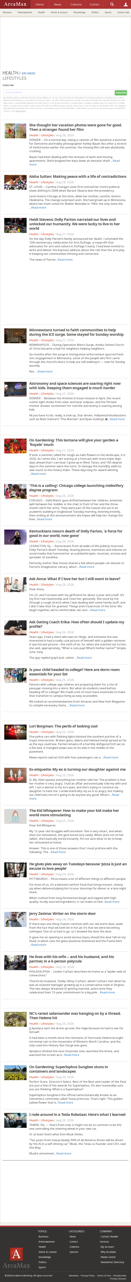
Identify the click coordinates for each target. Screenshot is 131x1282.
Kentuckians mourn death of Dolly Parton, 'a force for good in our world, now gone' (75, 533)
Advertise (74, 1275)
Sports (108, 12)
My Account (107, 1246)
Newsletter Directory (112, 1262)
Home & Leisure (59, 12)
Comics (74, 1241)
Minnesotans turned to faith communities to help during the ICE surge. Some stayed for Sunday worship (76, 332)
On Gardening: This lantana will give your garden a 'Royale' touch (73, 442)
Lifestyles (47, 135)
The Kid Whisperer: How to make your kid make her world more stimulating (74, 812)
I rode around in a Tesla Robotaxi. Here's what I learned (77, 1114)
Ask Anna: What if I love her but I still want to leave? (74, 578)
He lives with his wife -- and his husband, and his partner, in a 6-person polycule (71, 959)
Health (41, 12)
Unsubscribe (119, 1275)
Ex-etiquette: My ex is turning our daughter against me (77, 769)
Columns (74, 1246)
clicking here (20, 111)
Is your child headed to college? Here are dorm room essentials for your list (74, 671)
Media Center (108, 1257)
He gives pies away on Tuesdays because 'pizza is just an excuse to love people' (78, 866)
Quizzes (74, 1251)
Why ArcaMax (108, 1251)
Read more (38, 207)
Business (7, 12)
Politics (95, 12)
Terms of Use (104, 1275)
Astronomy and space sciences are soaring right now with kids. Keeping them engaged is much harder (75, 385)
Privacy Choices (118, 1278)
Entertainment (25, 12)
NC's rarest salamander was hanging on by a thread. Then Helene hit (75, 1015)
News (73, 1236)
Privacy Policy (88, 1275)
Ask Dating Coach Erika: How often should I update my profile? (76, 624)
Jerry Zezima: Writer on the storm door (62, 913)
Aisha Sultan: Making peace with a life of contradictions (77, 176)
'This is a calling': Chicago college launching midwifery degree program (76, 487)
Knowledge (79, 12)
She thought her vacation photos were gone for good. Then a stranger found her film (75, 127)
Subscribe (121, 93)
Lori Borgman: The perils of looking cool (63, 726)
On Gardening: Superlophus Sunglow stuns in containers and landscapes (68, 1069)
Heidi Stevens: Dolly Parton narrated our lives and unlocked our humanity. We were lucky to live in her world (74, 224)
